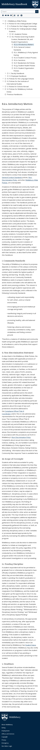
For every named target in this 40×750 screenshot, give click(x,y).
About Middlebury (7, 724)
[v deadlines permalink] (15, 664)
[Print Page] (21, 15)
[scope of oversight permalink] (24, 459)
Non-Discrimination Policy (21, 437)
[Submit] (36, 11)
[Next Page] (8, 15)
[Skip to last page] (11, 15)
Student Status (30, 645)
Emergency (5, 743)
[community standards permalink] (26, 261)
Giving (3, 728)
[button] (17, 21)
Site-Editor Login (7, 746)
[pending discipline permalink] (24, 564)
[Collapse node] (3, 23)
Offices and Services (8, 734)
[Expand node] (3, 21)
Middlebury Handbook (14, 4)
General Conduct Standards (12, 177)
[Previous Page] (5, 15)
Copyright (5, 737)
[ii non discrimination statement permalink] (34, 353)
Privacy (4, 740)
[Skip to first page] (3, 15)
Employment (6, 731)
